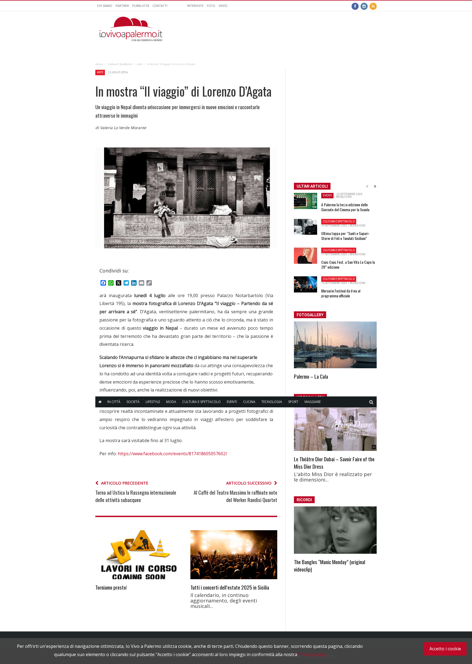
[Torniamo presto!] (138, 554)
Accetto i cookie (445, 649)
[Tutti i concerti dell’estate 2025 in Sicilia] (233, 554)
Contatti (159, 6)
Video (223, 6)
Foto (211, 6)
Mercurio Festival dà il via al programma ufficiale (340, 293)
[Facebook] (355, 6)
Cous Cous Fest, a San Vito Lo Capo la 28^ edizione (348, 264)
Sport (293, 401)
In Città (113, 401)
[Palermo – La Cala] (335, 344)
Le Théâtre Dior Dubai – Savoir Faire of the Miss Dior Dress (334, 462)
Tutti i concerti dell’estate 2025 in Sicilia (229, 587)
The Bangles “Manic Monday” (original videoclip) (329, 565)
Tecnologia (271, 401)
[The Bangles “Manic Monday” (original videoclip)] (335, 530)
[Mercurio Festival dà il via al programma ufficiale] (305, 284)
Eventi (232, 401)
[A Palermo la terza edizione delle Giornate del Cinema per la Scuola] (305, 201)
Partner (122, 6)
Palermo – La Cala (311, 376)
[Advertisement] (277, 29)
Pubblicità (140, 6)
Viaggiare (312, 401)
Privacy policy (312, 654)
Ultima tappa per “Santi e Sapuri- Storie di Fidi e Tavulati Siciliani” (345, 235)
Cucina (249, 401)
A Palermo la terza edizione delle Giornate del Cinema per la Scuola (345, 207)
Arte (100, 72)
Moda (171, 401)
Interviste (195, 6)
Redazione (344, 196)
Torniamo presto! (111, 587)
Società (133, 401)
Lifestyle (153, 401)
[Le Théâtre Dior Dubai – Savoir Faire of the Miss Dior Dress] (335, 427)
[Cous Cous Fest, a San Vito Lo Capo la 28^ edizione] (305, 256)
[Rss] (373, 6)
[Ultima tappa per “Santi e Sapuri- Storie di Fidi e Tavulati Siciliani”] (305, 227)
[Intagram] (364, 6)
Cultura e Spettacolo (201, 401)
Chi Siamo (104, 6)
